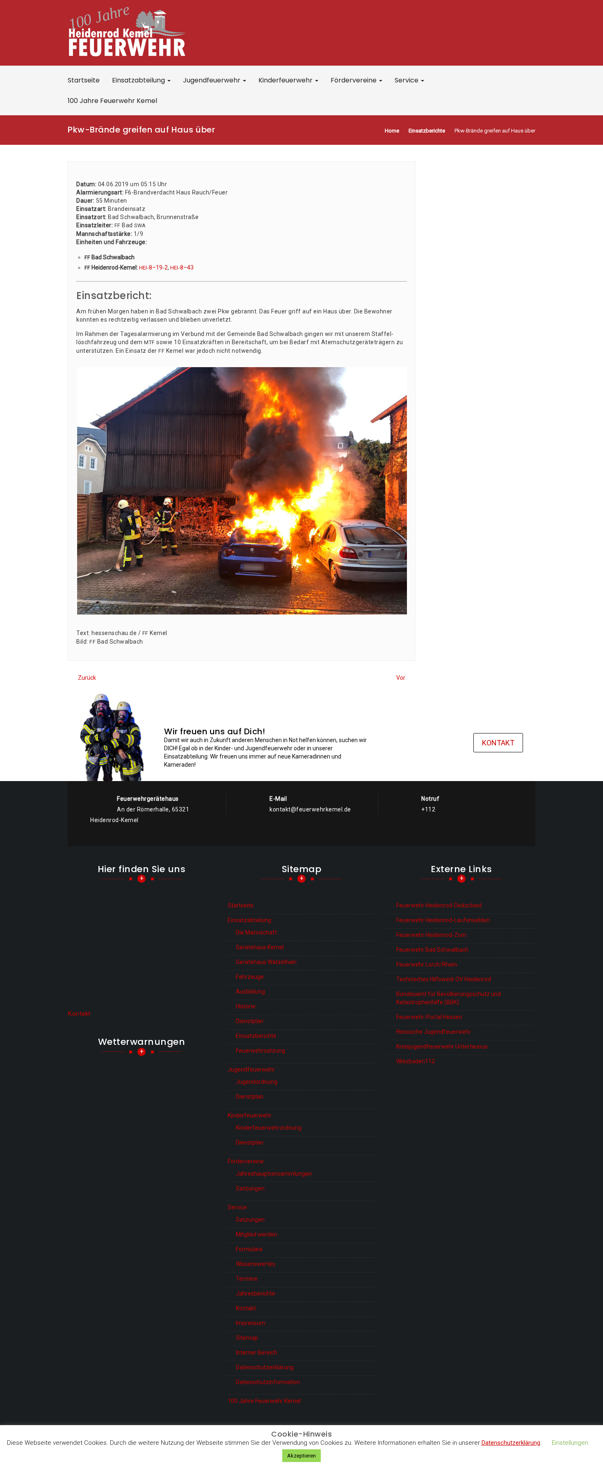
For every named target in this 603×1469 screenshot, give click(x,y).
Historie (246, 1006)
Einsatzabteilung (139, 80)
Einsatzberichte (256, 1036)
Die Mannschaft (256, 932)
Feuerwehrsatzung (260, 1050)
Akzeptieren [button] (301, 1456)
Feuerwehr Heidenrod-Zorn (431, 935)
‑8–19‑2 (153, 267)
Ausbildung (250, 991)
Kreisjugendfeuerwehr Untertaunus (442, 1046)
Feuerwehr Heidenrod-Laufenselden (443, 920)
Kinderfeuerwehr (286, 80)
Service (407, 80)
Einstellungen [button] (570, 1442)
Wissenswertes (255, 1264)
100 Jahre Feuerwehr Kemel (112, 100)
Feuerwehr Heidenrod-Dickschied (439, 905)
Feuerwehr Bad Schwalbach (432, 949)
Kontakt (498, 742)
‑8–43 (182, 267)
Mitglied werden (256, 1234)
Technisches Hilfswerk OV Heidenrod (443, 979)
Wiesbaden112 (415, 1061)
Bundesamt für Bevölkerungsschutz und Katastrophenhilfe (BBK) (448, 998)
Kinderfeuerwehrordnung (269, 1127)
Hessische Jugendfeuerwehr (433, 1031)
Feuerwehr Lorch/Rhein (426, 964)
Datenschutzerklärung (265, 1367)
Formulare (249, 1249)
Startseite (84, 80)
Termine (247, 1278)
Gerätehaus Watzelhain (266, 962)
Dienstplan (249, 1021)
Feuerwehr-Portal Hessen (429, 1017)
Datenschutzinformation (268, 1382)
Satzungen (250, 1188)
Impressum (250, 1323)
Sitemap (247, 1337)
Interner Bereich (256, 1352)
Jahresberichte (255, 1293)
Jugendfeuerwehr (212, 80)
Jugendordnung (256, 1081)
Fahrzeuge (250, 976)
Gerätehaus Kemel (260, 947)
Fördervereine (354, 80)
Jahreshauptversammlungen (274, 1173)
